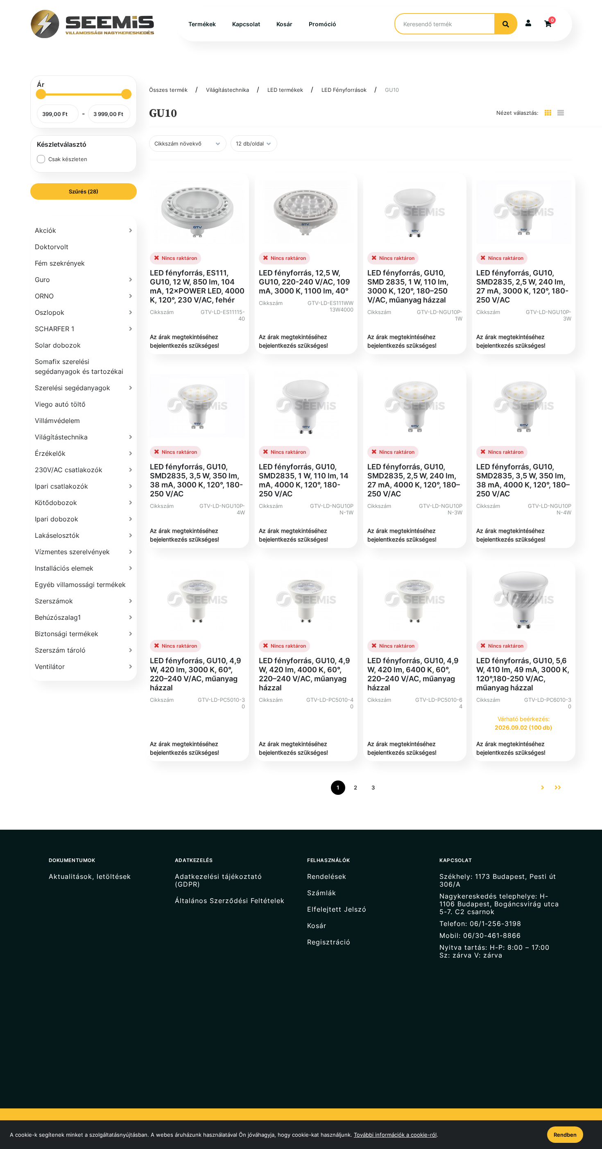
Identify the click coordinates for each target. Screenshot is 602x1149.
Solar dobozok (58, 345)
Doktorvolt (51, 247)
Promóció (322, 23)
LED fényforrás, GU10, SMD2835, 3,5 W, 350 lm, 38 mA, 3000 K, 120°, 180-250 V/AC (196, 480)
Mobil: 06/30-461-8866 (480, 936)
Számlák (321, 893)
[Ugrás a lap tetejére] (577, 1099)
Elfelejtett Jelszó (337, 909)
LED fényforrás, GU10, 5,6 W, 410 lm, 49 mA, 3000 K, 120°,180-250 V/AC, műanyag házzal (522, 674)
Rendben (565, 1134)
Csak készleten (67, 159)
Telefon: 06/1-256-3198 (480, 924)
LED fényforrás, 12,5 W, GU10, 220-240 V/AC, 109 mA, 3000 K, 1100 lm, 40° (304, 281)
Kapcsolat (246, 23)
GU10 (392, 89)
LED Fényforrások (344, 89)
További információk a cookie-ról (395, 1134)
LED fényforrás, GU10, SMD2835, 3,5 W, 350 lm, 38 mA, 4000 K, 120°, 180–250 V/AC (523, 480)
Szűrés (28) (83, 191)
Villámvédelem (57, 420)
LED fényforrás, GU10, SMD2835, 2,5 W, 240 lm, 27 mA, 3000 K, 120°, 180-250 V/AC (522, 286)
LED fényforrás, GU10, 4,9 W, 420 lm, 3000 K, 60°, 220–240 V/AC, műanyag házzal (195, 674)
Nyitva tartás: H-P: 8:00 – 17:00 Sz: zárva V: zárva (494, 951)
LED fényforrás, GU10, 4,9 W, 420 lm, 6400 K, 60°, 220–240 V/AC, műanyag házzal (413, 674)
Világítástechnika (227, 89)
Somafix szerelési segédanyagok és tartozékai (79, 366)
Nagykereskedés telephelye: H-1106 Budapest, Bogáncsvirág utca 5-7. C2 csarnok (499, 904)
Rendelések (326, 876)
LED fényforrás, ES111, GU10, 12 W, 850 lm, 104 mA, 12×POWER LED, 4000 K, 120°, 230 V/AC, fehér (197, 286)
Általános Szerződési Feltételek (230, 901)
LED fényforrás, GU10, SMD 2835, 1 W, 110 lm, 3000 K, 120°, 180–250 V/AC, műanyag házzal (407, 286)
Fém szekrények (60, 263)
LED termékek (285, 89)
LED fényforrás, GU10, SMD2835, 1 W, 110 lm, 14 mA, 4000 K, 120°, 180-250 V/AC (304, 480)
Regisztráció (329, 942)
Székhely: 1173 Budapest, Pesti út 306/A (497, 880)
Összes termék (168, 89)
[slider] (41, 94)
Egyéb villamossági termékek (80, 584)
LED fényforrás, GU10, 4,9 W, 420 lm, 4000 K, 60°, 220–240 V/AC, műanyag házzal (304, 674)
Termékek (202, 23)
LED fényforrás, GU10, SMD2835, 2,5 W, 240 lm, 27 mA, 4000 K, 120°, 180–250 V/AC (413, 480)
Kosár (284, 23)
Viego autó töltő (60, 404)
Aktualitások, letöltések (90, 876)
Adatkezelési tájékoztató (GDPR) (218, 880)
